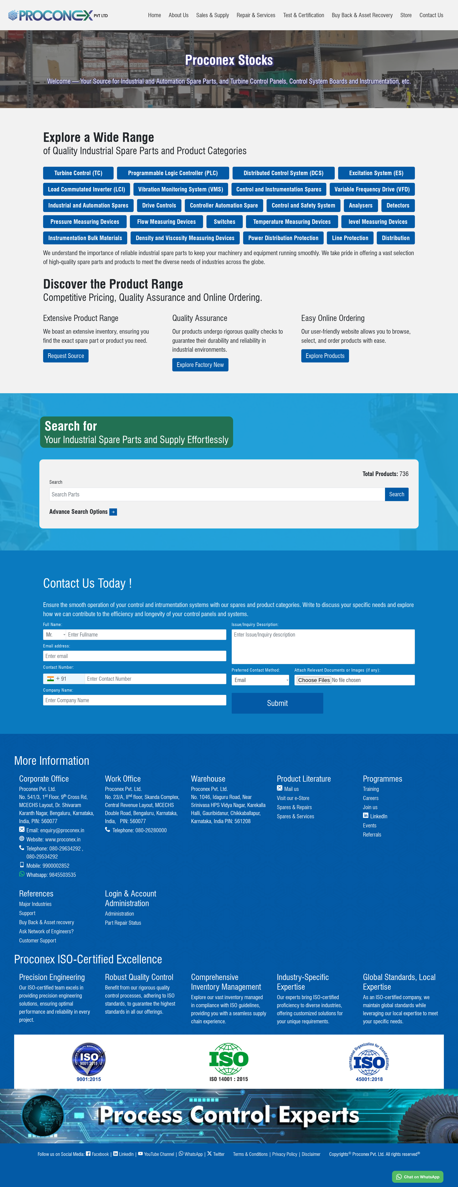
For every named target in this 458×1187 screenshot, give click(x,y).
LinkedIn (126, 1154)
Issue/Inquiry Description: (255, 624)
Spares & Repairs (294, 807)
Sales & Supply (212, 15)
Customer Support (37, 940)
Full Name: (52, 624)
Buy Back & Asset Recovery (362, 15)
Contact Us (431, 15)
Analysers (361, 205)
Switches (225, 221)
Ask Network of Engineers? (46, 931)
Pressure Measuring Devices (85, 221)
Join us (370, 807)
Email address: (56, 646)
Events (369, 825)
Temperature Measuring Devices (292, 221)
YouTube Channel (159, 1154)
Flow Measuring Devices (166, 221)
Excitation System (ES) (376, 173)
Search (55, 482)
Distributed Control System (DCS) (284, 173)
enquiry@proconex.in (62, 830)
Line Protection (350, 238)
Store (406, 15)
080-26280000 (151, 830)
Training (371, 789)
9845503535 (62, 875)
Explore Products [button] (325, 355)
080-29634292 (65, 848)
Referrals (372, 834)
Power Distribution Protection (283, 238)
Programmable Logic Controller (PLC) (173, 173)
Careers (371, 798)
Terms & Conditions (250, 1154)
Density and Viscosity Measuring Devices (185, 238)
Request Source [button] (66, 355)
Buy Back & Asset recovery (46, 922)
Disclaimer (311, 1154)
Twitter (219, 1154)
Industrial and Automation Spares (88, 205)
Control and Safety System (303, 205)
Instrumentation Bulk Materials (85, 238)
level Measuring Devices (378, 221)
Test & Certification (303, 15)
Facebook (100, 1154)
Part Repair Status (123, 923)
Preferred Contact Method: (256, 670)
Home (154, 15)
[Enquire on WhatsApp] (417, 1176)
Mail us (291, 789)
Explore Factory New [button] (200, 364)
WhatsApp (194, 1154)
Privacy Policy (284, 1154)
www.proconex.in (63, 839)
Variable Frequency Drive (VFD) (372, 189)
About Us (179, 15)
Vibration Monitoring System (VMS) (180, 189)
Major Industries (35, 904)
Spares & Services (295, 816)
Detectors (398, 205)
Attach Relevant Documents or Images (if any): (337, 670)
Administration (119, 913)
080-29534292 (42, 856)
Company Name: (58, 690)
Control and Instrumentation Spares (278, 189)
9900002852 (56, 865)
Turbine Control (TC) (78, 173)
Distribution (396, 238)
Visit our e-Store (293, 798)
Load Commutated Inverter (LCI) (86, 189)
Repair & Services (256, 15)
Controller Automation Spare (224, 205)
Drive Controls (159, 205)
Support (27, 913)
